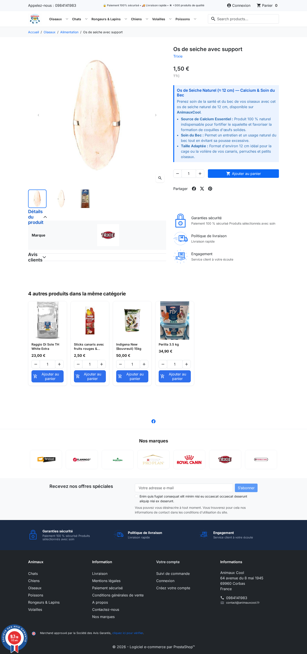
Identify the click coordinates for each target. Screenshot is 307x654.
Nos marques (103, 616)
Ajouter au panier (243, 173)
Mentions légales (106, 580)
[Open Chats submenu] (86, 19)
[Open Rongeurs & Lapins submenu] (126, 19)
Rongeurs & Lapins (106, 19)
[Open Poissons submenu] (195, 19)
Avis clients (31, 257)
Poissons (183, 19)
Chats (76, 19)
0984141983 (236, 598)
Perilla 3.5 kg (169, 344)
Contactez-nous (105, 609)
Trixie (177, 56)
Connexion (165, 580)
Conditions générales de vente (118, 595)
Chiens (136, 19)
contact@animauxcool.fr (243, 602)
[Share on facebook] (194, 188)
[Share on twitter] (202, 188)
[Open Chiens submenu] (147, 19)
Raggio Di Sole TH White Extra (45, 346)
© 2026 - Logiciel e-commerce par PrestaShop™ (153, 647)
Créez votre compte (173, 588)
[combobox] (243, 19)
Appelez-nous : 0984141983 (52, 5)
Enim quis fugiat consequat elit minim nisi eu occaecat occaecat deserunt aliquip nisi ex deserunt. (193, 498)
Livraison (99, 573)
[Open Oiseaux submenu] (67, 19)
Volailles (158, 19)
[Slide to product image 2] (61, 199)
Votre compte (168, 562)
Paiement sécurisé (107, 588)
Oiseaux (55, 19)
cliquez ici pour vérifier (127, 633)
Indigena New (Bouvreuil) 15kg (128, 346)
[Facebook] (153, 421)
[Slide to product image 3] (85, 199)
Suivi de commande (173, 573)
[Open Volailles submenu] (170, 19)
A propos (100, 602)
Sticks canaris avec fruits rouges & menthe (89, 346)
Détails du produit (31, 217)
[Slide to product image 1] (37, 199)
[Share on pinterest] (210, 188)
